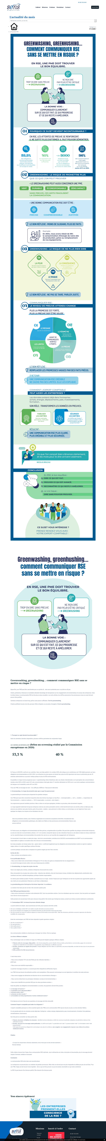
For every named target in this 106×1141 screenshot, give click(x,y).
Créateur (52, 7)
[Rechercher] (95, 20)
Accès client (95, 7)
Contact (67, 7)
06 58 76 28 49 (82, 2)
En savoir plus (81, 1139)
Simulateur (60, 7)
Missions (45, 7)
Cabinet (37, 7)
